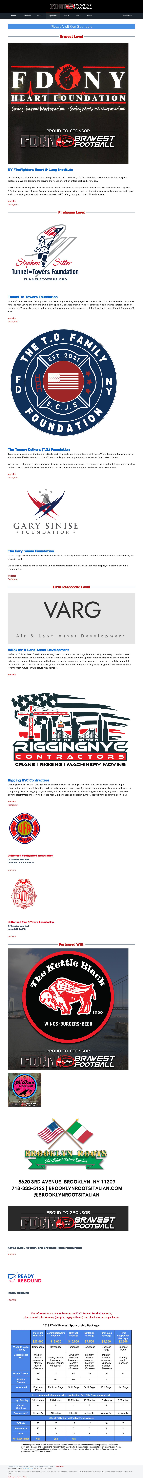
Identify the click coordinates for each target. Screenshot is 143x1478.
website (12, 201)
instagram (13, 204)
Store (19, 1477)
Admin (25, 1477)
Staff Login (11, 1477)
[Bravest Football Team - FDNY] (71, 6)
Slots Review (60, 1466)
